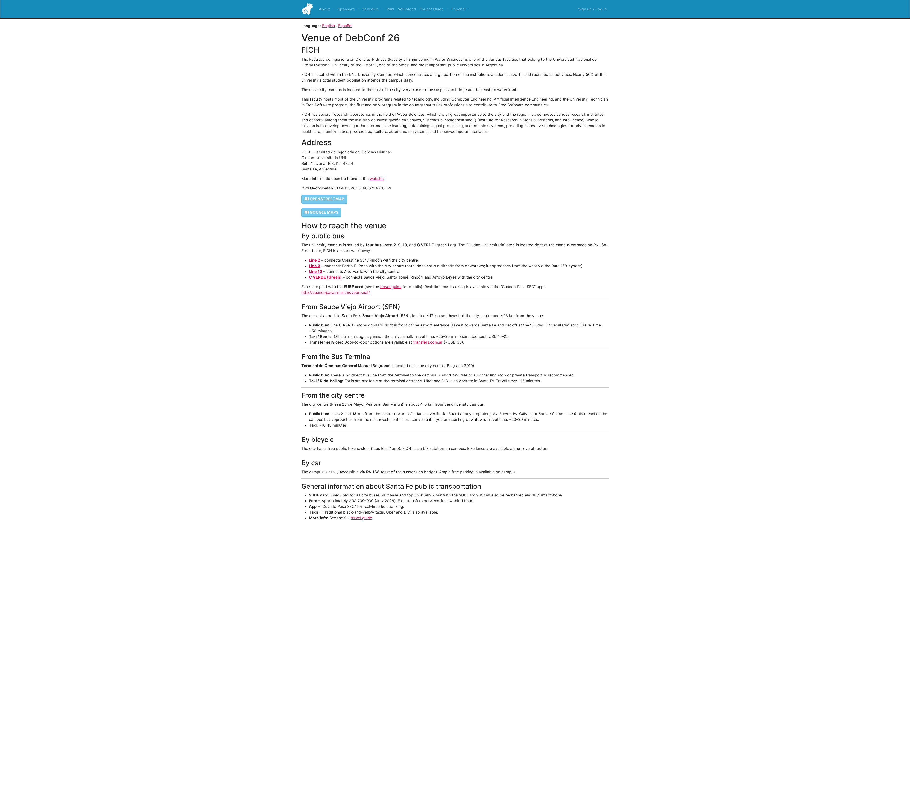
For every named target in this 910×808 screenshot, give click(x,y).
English (328, 25)
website (377, 178)
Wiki (390, 9)
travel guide (390, 286)
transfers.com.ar (427, 342)
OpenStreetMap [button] (326, 199)
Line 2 (314, 260)
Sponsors (347, 9)
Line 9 (314, 265)
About (325, 9)
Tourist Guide (432, 9)
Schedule (371, 9)
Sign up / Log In (592, 9)
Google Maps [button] (323, 212)
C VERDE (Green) (325, 277)
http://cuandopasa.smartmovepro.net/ (335, 292)
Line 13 (315, 271)
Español (459, 9)
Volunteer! (407, 9)
